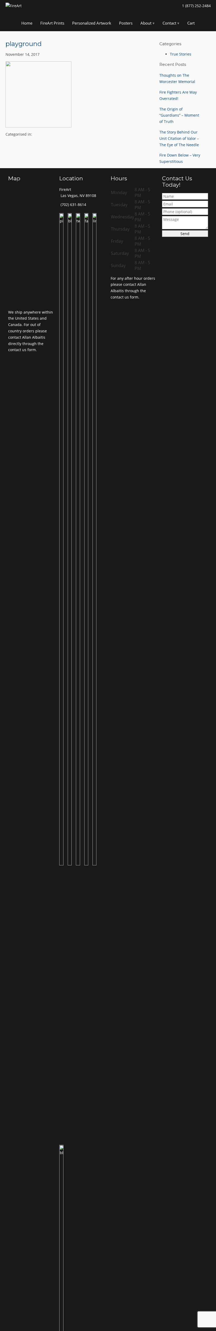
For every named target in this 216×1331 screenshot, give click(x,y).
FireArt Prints (52, 23)
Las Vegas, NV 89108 (78, 195)
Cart (191, 23)
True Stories (180, 54)
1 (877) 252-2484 (196, 5)
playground (24, 44)
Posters (125, 23)
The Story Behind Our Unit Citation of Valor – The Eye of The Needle (179, 138)
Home (26, 23)
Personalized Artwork (91, 23)
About (145, 23)
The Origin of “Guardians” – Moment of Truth (179, 115)
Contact (169, 23)
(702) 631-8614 (73, 204)
